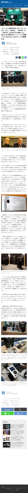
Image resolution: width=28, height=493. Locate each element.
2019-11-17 (8, 42)
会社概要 (3, 487)
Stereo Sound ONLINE (11, 43)
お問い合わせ (19, 488)
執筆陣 (17, 490)
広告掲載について (9, 488)
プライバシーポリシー (12, 487)
